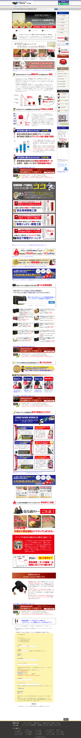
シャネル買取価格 (61, 19)
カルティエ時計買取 (29, 731)
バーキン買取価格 (61, 29)
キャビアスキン (34, 30)
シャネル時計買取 (28, 734)
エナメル (46, 30)
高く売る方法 (17, 390)
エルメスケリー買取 (18, 734)
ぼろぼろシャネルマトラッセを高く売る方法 (23, 256)
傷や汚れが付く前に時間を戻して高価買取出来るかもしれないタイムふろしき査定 (31, 279)
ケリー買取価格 (60, 32)
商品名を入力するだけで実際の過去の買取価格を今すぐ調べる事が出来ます (30, 266)
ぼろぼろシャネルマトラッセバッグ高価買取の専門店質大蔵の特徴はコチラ (30, 245)
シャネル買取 (17, 731)
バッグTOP (20, 6)
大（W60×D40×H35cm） (24, 641)
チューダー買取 (38, 731)
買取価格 (15, 391)
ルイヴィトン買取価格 (62, 15)
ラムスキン (20, 30)
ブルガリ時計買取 (39, 734)
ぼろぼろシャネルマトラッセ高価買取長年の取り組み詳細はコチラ (28, 472)
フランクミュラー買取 (60, 734)
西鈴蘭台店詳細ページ (63, 171)
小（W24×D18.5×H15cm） (25, 639)
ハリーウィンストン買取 (50, 734)
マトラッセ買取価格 (61, 22)
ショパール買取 (48, 731)
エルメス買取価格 (61, 25)
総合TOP (15, 6)
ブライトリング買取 (60, 731)
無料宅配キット (27, 390)
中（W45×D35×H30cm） (24, 640)
